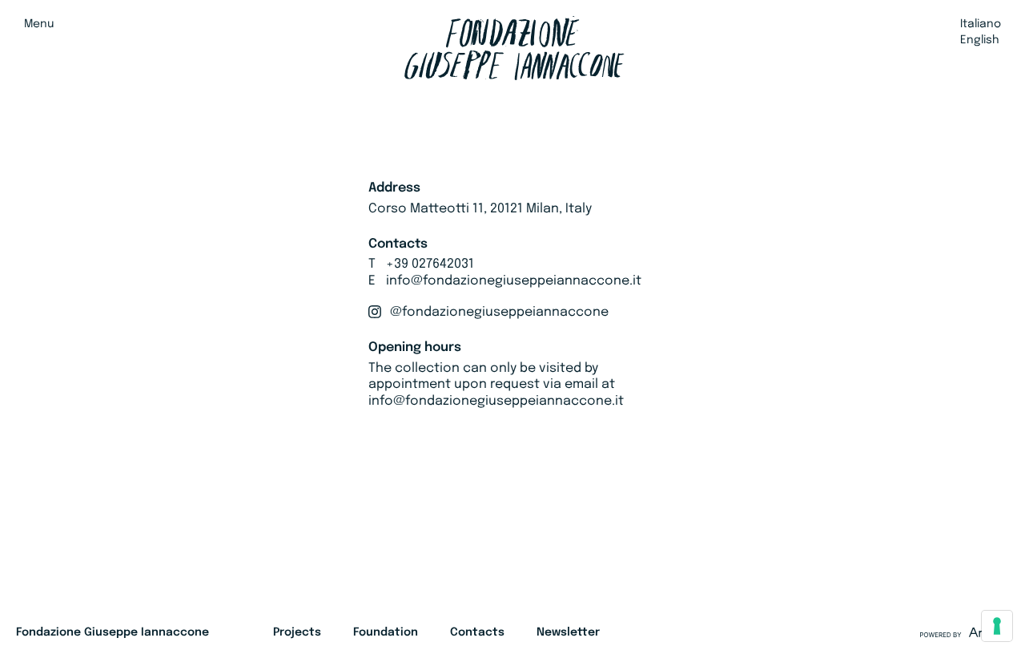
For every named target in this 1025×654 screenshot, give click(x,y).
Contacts (477, 632)
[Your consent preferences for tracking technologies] (997, 626)
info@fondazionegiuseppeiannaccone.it (513, 281)
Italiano (980, 24)
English (979, 40)
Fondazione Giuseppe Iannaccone (112, 632)
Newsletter (568, 632)
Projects (297, 632)
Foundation (385, 632)
